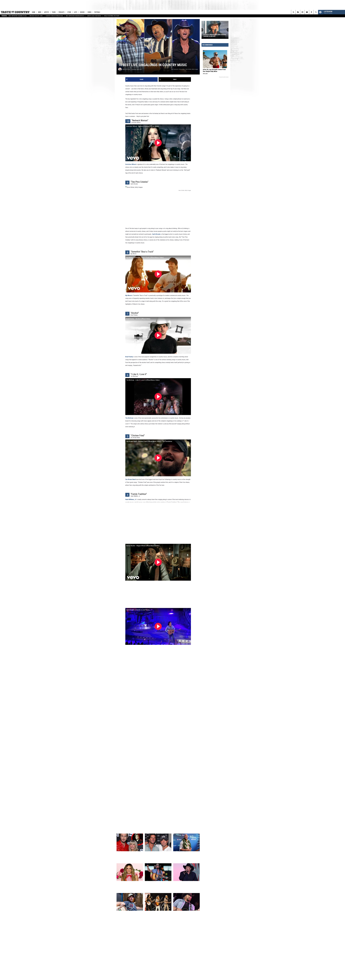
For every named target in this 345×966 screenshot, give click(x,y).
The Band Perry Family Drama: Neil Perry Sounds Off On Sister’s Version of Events (129, 856)
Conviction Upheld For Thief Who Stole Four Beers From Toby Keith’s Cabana (185, 916)
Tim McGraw (129, 418)
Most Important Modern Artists (75, 16)
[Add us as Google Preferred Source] (298, 12)
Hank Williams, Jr (130, 499)
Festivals (97, 12)
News (39, 12)
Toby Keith (136, 525)
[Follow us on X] (316, 12)
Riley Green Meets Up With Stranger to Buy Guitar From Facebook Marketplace (157, 886)
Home (33, 12)
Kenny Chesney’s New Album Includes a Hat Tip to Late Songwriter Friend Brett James (158, 856)
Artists (46, 12)
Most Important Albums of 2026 (18, 16)
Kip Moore (128, 295)
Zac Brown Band (130, 479)
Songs (89, 12)
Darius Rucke (182, 584)
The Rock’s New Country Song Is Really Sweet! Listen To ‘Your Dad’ (186, 856)
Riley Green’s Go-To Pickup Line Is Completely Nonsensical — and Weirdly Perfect (128, 916)
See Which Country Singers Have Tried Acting (213, 35)
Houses (82, 12)
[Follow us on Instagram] (302, 12)
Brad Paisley (129, 357)
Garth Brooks (156, 234)
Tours (54, 12)
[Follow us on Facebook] (311, 12)
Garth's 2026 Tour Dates (94, 16)
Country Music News (138, 693)
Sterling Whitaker (126, 69)
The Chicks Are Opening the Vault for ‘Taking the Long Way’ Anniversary (158, 916)
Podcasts (61, 12)
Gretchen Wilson (130, 164)
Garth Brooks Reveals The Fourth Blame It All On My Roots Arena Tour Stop (184, 886)
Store (69, 12)
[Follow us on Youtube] (307, 12)
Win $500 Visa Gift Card (36, 16)
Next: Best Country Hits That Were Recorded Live (158, 685)
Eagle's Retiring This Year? (111, 16)
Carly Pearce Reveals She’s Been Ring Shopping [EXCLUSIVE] (128, 886)
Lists (75, 12)
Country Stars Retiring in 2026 (54, 16)
